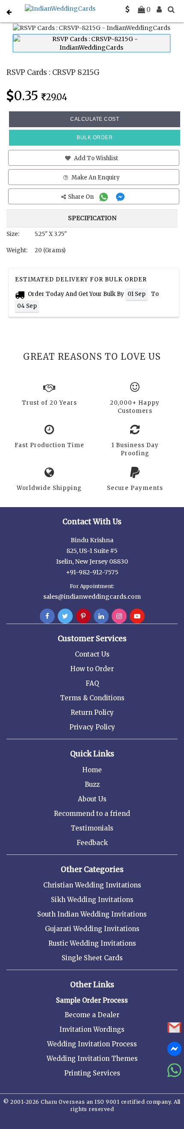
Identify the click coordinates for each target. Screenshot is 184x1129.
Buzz (92, 784)
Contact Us (92, 654)
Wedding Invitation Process (92, 1044)
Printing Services (92, 1073)
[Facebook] (47, 616)
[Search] (171, 9)
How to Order (92, 669)
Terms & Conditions (92, 698)
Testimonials (92, 828)
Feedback (92, 843)
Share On (81, 196)
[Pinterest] (83, 616)
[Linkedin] (101, 616)
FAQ (92, 683)
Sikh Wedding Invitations (92, 900)
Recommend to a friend (92, 813)
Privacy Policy (92, 727)
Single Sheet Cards (92, 958)
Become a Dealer (92, 1015)
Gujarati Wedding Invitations (92, 929)
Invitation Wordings (92, 1029)
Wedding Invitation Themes (92, 1058)
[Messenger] (121, 196)
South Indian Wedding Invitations (92, 914)
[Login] (159, 9)
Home (92, 770)
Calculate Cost (94, 119)
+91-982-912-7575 (92, 572)
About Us (92, 799)
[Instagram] (119, 616)
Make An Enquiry (95, 177)
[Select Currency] (127, 9)
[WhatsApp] (104, 196)
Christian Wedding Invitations (92, 885)
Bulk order (95, 137)
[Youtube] (137, 616)
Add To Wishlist (95, 158)
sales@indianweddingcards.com (92, 596)
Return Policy (92, 712)
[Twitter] (65, 616)
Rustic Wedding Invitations (92, 943)
